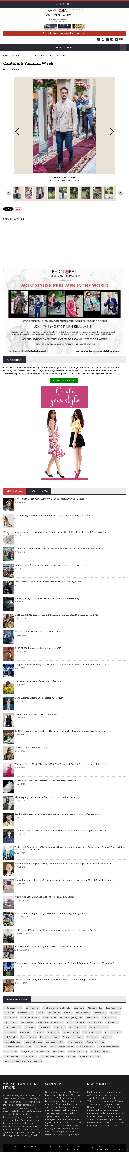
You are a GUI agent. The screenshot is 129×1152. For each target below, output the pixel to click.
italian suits (115, 1013)
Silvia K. (15, 69)
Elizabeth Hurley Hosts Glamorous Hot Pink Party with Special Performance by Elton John (60, 764)
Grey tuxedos (10, 1032)
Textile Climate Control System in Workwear (37, 714)
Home (68, 1149)
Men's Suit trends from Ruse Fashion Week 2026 (39, 697)
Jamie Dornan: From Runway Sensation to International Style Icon (47, 581)
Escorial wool (92, 1037)
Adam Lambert (32, 1008)
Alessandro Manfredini (72, 1037)
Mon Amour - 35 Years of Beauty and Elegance (37, 681)
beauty (41, 1013)
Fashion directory (18, 1101)
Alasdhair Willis (100, 1013)
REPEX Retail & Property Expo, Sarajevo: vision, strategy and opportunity (51, 913)
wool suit (68, 1013)
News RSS (75, 1147)
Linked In (111, 39)
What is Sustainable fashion (61, 1046)
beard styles (40, 1046)
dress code (9, 1013)
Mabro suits (25, 1032)
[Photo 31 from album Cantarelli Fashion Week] (40, 193)
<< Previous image (56, 180)
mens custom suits (12, 1027)
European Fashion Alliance (52, 1056)
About (76, 1149)
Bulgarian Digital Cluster (91, 1147)
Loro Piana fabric (113, 1008)
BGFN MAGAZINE (11, 55)
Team (84, 1149)
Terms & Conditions (99, 1149)
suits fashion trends (86, 1046)
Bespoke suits (110, 1125)
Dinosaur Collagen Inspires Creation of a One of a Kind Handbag (46, 598)
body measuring (11, 1056)
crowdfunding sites (33, 1042)
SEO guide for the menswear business (104, 1109)
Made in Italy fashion (95, 1042)
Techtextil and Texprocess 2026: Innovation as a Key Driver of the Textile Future (55, 929)
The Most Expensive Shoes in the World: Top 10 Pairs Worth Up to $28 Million (54, 515)
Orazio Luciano (82, 1013)
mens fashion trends (75, 1022)
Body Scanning (10, 1037)
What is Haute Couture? (89, 1056)
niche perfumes (29, 1056)
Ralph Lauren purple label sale (56, 1008)
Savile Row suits (95, 1022)
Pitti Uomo (39, 1032)
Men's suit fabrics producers (59, 1104)
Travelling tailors (61, 1095)
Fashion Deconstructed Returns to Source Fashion (39, 631)
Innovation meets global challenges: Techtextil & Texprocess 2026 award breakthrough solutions (63, 880)
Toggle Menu (66, 4)
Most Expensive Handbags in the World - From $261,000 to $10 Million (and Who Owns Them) (62, 532)
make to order (10, 1017)
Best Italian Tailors (71, 1032)
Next (112, 131)
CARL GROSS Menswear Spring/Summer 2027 (38, 648)
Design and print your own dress (35, 1051)
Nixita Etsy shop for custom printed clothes (23, 1061)
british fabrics (112, 1022)
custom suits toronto (13, 1008)
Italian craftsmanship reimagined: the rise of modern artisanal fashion (50, 946)
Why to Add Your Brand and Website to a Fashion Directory (44, 896)
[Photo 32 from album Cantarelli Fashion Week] (51, 193)
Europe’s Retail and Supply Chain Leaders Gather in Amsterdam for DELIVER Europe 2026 (60, 664)
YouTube (121, 39)
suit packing (30, 1027)
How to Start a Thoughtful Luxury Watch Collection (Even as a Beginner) (50, 498)
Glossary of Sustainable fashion (17, 1046)
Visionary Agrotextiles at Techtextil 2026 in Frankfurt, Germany (46, 797)
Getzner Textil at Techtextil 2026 (30, 747)
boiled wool (59, 1027)
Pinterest (107, 39)
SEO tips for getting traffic (71, 1017)
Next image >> (75, 180)
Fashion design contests (108, 1046)
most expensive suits (92, 1032)
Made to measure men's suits (49, 1022)
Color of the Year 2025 (77, 1051)
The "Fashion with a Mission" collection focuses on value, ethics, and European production (60, 830)
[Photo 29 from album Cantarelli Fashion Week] (17, 193)
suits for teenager (25, 1013)
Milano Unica (53, 1032)
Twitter (103, 39)
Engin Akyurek (10, 1022)
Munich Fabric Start (12, 1042)
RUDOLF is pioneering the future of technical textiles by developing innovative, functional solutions (64, 731)
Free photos (58, 1051)
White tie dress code (99, 1027)
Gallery (25, 55)
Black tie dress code (77, 1027)
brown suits (79, 1008)
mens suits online (113, 1032)
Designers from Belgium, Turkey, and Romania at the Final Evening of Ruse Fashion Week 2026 (63, 863)
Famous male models (49, 1037)
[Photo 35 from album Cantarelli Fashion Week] (86, 193)
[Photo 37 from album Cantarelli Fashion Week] (109, 193)
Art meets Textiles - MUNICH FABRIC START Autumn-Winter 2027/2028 (51, 565)
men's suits (28, 1095)
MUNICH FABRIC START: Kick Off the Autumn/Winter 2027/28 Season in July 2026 (56, 614)
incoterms (106, 1037)
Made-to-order (114, 1092)
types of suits (44, 1027)
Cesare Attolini (54, 1013)
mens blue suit (49, 1017)
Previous (17, 131)
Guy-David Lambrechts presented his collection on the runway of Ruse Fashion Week (57, 813)
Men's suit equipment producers (63, 1106)
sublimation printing (54, 1042)
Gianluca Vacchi (109, 1017)
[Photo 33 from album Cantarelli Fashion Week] (63, 193)
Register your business (64, 380)
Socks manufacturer (100, 1051)
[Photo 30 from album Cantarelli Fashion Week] (28, 193)
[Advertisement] (64, 244)
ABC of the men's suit (97, 1095)
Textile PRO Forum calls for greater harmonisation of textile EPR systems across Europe (59, 548)
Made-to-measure (96, 1092)
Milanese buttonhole (30, 1017)
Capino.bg (71, 1056)
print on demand (75, 1042)
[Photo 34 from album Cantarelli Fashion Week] (74, 193)
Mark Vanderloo (95, 1008)
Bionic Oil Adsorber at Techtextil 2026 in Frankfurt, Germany (45, 780)
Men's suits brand (28, 1037)
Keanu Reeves (27, 1022)
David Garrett (92, 1017)
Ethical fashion (10, 1051)
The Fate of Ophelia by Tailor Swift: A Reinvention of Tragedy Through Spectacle (55, 979)
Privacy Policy (117, 1149)
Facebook (98, 39)
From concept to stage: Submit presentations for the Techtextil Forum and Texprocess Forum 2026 (64, 963)
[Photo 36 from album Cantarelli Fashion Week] (97, 193)
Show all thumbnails (13, 218)
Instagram (116, 39)
